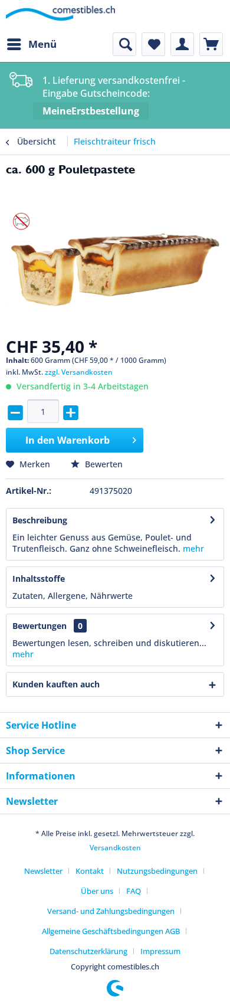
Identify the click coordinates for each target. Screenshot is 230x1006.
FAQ (133, 891)
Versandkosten (115, 848)
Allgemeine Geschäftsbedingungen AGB (111, 931)
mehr (193, 548)
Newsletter (43, 871)
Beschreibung (39, 520)
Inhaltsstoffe (38, 578)
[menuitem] (31, 44)
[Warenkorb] (211, 44)
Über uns (97, 891)
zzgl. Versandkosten (79, 372)
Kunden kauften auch (56, 684)
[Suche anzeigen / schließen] (124, 44)
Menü (42, 44)
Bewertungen (39, 625)
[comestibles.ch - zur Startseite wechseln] (60, 16)
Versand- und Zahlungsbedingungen (111, 911)
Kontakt (89, 871)
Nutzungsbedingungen (157, 871)
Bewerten (103, 464)
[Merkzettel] (153, 44)
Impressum (160, 951)
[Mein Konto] (182, 44)
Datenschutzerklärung (88, 951)
